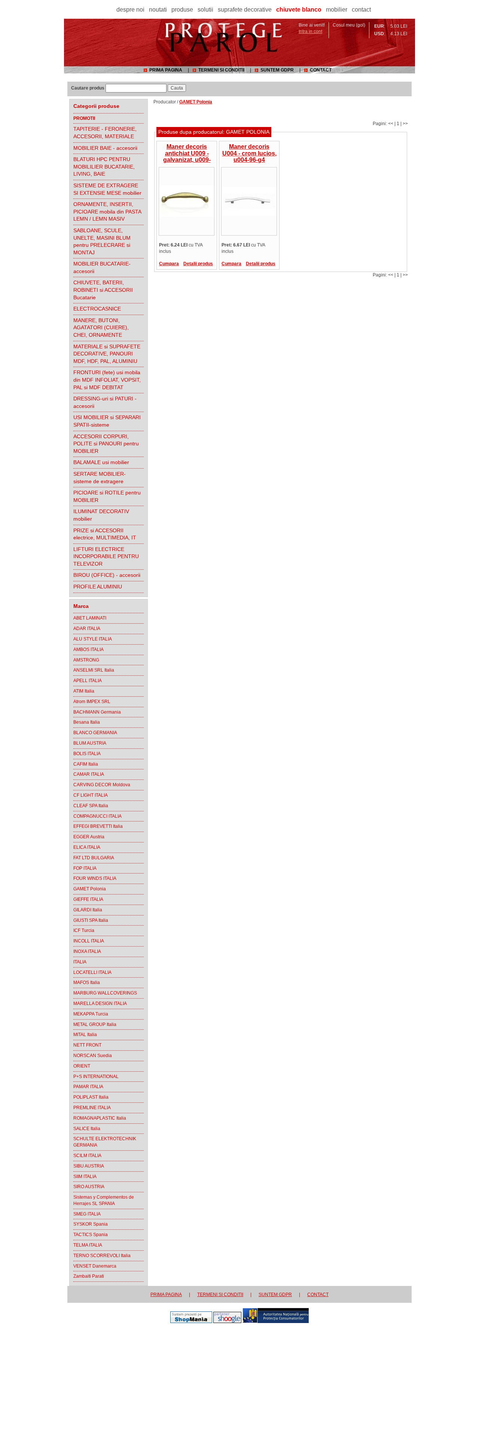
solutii (205, 9)
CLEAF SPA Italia (90, 805)
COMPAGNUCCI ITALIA (97, 816)
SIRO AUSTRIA (88, 1186)
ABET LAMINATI (89, 618)
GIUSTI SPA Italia (90, 920)
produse (182, 9)
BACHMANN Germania (97, 712)
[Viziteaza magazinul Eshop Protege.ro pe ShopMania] (191, 1321)
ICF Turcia (83, 930)
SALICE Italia (86, 1128)
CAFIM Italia (85, 764)
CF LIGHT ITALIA (90, 795)
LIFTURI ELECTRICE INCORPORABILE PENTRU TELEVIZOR (106, 556)
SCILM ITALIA (87, 1155)
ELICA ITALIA (86, 847)
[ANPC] (275, 1321)
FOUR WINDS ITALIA (94, 878)
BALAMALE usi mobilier (101, 462)
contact (361, 9)
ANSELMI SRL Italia (93, 670)
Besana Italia (86, 722)
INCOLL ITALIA (88, 941)
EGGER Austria (88, 836)
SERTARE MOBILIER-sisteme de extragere (99, 477)
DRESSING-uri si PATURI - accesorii (105, 402)
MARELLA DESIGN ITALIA (100, 1003)
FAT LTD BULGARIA (93, 857)
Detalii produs (198, 263)
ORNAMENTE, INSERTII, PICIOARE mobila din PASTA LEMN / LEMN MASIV (107, 211)
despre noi (130, 9)
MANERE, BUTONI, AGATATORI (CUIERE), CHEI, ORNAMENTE (101, 327)
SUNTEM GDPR (277, 70)
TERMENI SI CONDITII (221, 70)
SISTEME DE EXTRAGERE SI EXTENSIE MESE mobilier (107, 189)
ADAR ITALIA (86, 628)
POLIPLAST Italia (91, 1097)
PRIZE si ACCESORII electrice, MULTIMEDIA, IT (104, 534)
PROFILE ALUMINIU (97, 587)
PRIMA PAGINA (165, 70)
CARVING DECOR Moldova (101, 784)
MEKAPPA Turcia (90, 1014)
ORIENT (81, 1066)
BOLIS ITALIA (87, 753)
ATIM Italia (83, 691)
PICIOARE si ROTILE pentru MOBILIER (107, 496)
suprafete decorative (245, 9)
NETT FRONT (87, 1045)
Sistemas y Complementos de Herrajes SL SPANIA (103, 1200)
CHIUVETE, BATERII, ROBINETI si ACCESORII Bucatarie (103, 289)
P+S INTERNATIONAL (96, 1076)
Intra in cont (310, 31)
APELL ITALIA (87, 680)
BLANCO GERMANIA (95, 732)
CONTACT (321, 70)
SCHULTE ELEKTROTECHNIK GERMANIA (104, 1142)
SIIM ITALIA (85, 1176)
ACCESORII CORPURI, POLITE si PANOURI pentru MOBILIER (106, 443)
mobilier (336, 9)
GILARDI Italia (87, 909)
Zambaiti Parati (88, 1276)
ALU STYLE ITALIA (92, 639)
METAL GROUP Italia (94, 1024)
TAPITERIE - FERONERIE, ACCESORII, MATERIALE (105, 132)
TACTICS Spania (90, 1234)
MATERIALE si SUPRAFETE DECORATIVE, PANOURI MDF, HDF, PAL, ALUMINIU (106, 353)
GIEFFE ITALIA (88, 899)
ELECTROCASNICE (97, 309)
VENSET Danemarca (94, 1266)
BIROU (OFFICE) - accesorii (106, 575)
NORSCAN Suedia (92, 1055)
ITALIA (79, 962)
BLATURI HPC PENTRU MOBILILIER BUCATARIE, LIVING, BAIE (104, 166)
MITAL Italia (85, 1034)
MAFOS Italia (86, 982)
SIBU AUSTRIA (88, 1166)
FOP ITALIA (85, 868)
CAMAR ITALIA (88, 774)
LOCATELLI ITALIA (92, 972)
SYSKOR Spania (90, 1224)
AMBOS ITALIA (88, 649)
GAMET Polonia (89, 889)
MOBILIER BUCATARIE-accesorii (102, 267)
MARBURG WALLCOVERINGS (105, 993)
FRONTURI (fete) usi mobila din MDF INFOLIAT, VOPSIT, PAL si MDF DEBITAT (107, 379)
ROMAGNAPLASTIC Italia (99, 1118)
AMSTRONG (86, 660)
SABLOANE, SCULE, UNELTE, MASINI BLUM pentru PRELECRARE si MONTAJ (102, 241)
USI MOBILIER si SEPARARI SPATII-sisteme (107, 421)
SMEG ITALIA (87, 1214)
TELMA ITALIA (87, 1245)
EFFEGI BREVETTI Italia (98, 826)
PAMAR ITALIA (88, 1086)
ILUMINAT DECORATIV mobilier (101, 515)
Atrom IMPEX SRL (91, 701)
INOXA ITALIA (87, 951)
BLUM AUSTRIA (89, 743)
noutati (158, 9)
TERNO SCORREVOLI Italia (102, 1255)
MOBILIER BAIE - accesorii (105, 148)
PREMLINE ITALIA (92, 1107)
